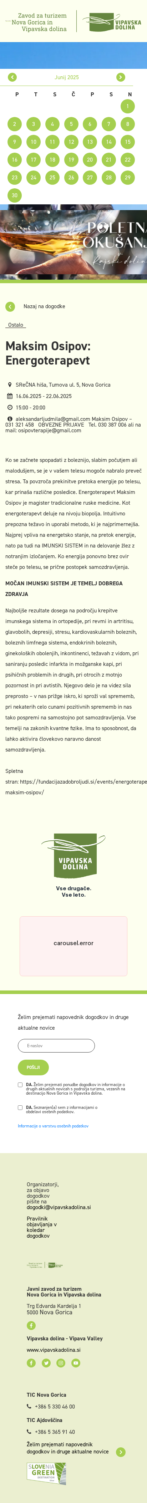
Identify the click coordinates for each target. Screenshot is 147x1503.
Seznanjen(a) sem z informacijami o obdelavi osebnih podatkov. (61, 1109)
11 (52, 142)
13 (90, 142)
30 (14, 195)
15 (128, 142)
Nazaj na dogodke (43, 306)
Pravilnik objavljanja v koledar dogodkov (42, 1227)
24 (33, 177)
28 (109, 177)
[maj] (12, 77)
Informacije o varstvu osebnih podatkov (53, 1126)
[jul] (120, 77)
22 (128, 159)
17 (33, 159)
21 (109, 159)
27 (90, 177)
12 (71, 142)
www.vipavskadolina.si (54, 1350)
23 (14, 177)
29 (128, 177)
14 (109, 142)
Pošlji (33, 1067)
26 (71, 177)
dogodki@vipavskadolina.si (59, 1207)
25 (52, 177)
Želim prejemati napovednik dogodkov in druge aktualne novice (68, 1448)
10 (33, 142)
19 (71, 159)
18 (52, 159)
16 (14, 159)
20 (90, 159)
